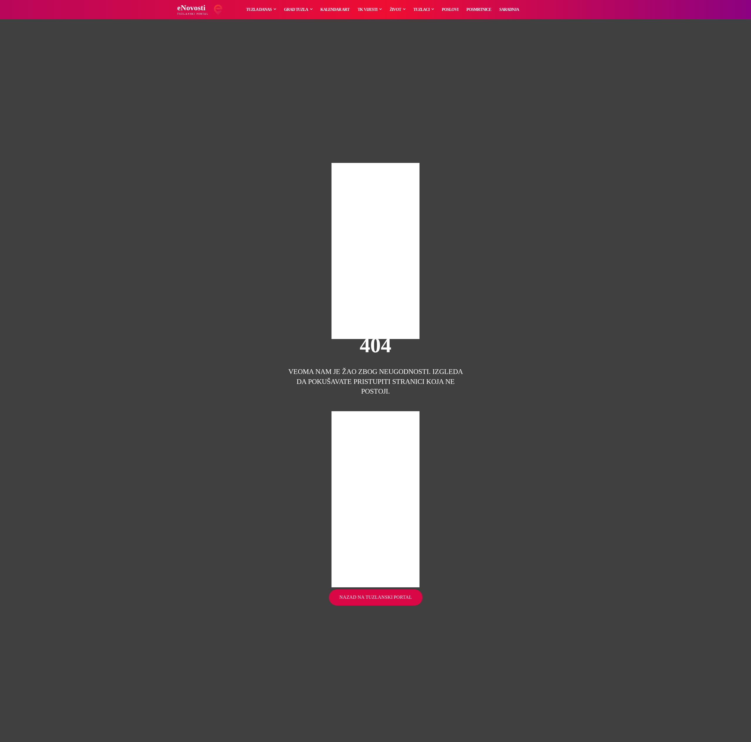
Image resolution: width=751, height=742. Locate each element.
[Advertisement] (375, 251)
